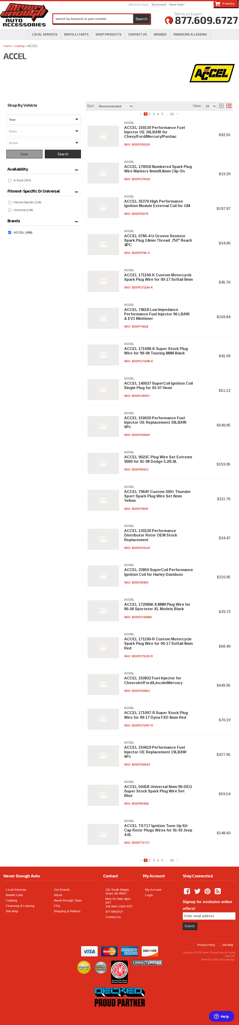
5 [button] (162, 114)
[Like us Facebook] (187, 891)
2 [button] (150, 114)
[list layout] (229, 106)
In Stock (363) (22, 180)
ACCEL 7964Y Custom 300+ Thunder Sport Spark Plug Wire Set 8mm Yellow (157, 496)
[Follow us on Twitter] (197, 891)
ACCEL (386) (23, 232)
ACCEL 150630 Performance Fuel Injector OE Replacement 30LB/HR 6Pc (155, 422)
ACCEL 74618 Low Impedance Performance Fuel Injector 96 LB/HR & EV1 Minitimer (157, 314)
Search (63, 154)
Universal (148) (23, 210)
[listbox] (43, 119)
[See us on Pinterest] (207, 891)
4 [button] (158, 114)
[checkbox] (9, 180)
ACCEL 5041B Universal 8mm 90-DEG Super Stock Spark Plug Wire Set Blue (158, 791)
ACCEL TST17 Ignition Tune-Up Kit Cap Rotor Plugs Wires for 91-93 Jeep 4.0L (158, 830)
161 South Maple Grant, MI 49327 (117, 891)
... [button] (166, 114)
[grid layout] (221, 106)
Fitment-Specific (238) (27, 202)
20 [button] (172, 114)
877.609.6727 (114, 911)
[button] (108, 34)
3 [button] (154, 114)
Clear (24, 154)
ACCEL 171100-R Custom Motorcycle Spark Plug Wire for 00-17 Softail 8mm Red (158, 643)
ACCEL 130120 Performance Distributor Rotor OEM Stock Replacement (150, 535)
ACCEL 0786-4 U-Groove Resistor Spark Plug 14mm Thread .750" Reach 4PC (158, 240)
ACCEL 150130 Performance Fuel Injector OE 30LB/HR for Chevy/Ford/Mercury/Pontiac (154, 132)
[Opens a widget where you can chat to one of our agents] (221, 1017)
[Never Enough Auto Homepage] (24, 15)
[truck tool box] (119, 1012)
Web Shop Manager (224, 959)
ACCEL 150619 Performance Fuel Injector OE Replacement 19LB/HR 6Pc (155, 751)
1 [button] (145, 114)
